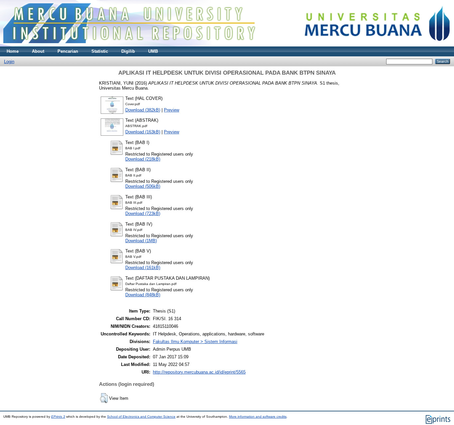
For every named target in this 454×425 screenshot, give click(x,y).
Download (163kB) (142, 131)
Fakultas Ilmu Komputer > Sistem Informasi (195, 341)
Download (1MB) (141, 240)
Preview (171, 109)
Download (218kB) (142, 159)
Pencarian (67, 51)
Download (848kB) (142, 294)
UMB (153, 51)
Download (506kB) (142, 186)
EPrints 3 (58, 416)
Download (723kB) (142, 213)
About (38, 51)
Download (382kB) (142, 109)
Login (9, 61)
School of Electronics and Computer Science (141, 416)
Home (13, 51)
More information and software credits (257, 416)
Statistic (99, 51)
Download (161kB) (142, 267)
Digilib (128, 51)
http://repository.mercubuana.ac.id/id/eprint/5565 (199, 372)
